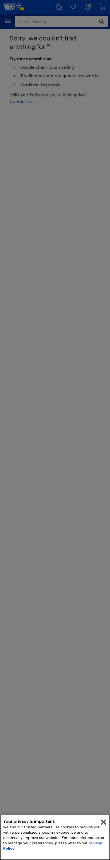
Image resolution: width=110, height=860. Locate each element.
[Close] (103, 822)
